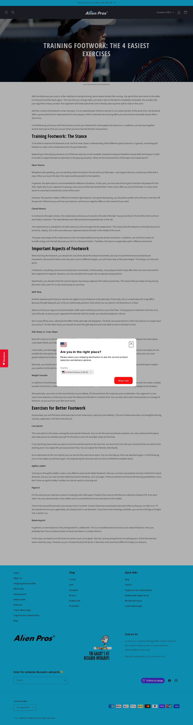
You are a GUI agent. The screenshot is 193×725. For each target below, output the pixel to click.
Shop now (123, 380)
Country (64, 368)
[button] (131, 344)
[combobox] (75, 372)
